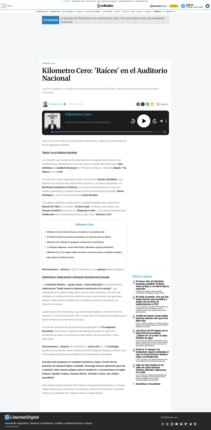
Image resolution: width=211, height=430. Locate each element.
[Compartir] (138, 104)
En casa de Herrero (92, 11)
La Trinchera (107, 11)
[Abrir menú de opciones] (166, 121)
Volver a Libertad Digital (158, 6)
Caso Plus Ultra (91, 1)
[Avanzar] (155, 121)
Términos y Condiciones (41, 423)
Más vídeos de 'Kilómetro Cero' (60, 257)
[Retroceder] (133, 121)
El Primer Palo (169, 11)
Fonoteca (157, 11)
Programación (42, 11)
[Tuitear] (143, 104)
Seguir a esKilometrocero (65, 104)
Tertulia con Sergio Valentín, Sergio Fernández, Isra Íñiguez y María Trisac (152, 287)
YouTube (176, 424)
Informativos (55, 11)
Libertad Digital (83, 417)
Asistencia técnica (74, 423)
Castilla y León (128, 11)
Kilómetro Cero (48, 63)
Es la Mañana (68, 11)
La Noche (79, 11)
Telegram (190, 424)
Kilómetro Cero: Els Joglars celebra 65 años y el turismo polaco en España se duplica (84, 252)
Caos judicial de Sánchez (126, 1)
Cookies (59, 423)
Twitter (167, 424)
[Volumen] (161, 121)
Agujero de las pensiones (109, 1)
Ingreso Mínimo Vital (141, 1)
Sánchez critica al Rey (78, 1)
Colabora (174, 6)
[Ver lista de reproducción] (165, 132)
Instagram (172, 424)
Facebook (162, 424)
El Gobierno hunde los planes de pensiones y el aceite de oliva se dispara (79, 237)
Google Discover (181, 424)
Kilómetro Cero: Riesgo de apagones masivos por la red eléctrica (75, 242)
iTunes (195, 424)
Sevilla (140, 11)
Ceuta (99, 1)
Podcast (148, 11)
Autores (88, 423)
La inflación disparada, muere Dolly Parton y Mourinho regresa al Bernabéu (80, 247)
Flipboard (186, 424)
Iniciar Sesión (208, 6)
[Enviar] (147, 104)
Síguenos (164, 104)
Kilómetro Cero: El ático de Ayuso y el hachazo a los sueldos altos (76, 232)
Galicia (117, 11)
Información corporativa (16, 423)
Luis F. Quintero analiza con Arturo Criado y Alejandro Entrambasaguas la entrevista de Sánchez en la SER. (152, 321)
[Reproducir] (143, 121)
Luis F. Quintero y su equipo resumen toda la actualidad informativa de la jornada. (152, 355)
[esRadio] (105, 5)
